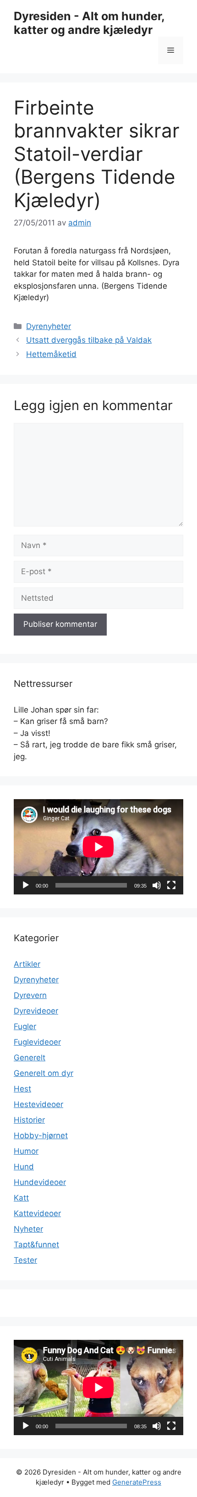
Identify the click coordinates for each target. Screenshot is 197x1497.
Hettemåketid (51, 354)
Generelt (29, 1057)
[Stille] (156, 885)
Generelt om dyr (43, 1073)
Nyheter (28, 1229)
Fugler (25, 1026)
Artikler (27, 964)
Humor (26, 1151)
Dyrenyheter (48, 326)
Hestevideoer (38, 1104)
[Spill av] (25, 885)
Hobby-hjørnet (41, 1135)
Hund (24, 1166)
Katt (21, 1197)
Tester (25, 1260)
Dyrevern (30, 995)
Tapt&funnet (36, 1244)
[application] (98, 846)
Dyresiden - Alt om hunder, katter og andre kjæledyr (89, 23)
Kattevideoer (37, 1213)
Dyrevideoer (36, 1010)
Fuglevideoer (37, 1042)
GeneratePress (136, 1482)
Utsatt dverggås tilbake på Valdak (89, 340)
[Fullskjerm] (171, 885)
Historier (29, 1119)
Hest (22, 1088)
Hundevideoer (40, 1182)
